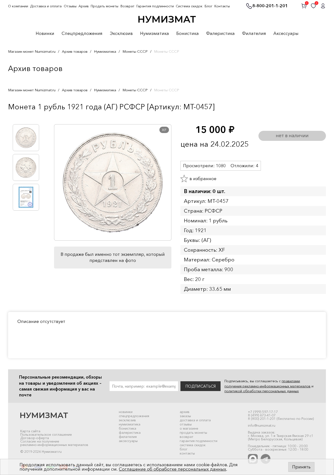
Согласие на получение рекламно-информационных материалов (54, 443)
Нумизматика (154, 33)
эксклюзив (127, 420)
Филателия (254, 33)
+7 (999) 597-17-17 (263, 412)
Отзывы (70, 6)
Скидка (19, 116)
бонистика (127, 428)
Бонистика (187, 33)
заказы (185, 416)
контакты (187, 453)
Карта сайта (30, 431)
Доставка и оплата (46, 6)
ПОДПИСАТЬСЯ (200, 386)
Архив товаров (75, 51)
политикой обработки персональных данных (261, 391)
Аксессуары (286, 33)
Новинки (45, 33)
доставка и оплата (195, 420)
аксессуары (128, 441)
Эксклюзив (121, 33)
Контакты (222, 6)
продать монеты (193, 432)
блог (184, 449)
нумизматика (129, 424)
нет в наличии (292, 135)
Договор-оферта (34, 438)
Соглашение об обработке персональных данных (172, 469)
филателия (128, 436)
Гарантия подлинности (155, 6)
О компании (18, 6)
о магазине (189, 428)
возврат (186, 436)
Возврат (127, 6)
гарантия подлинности (198, 441)
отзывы (186, 424)
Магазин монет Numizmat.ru (32, 51)
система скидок (193, 445)
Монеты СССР (135, 51)
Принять (301, 467)
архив (184, 412)
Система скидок (189, 6)
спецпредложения (134, 416)
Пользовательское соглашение (46, 434)
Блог (208, 6)
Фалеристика (220, 33)
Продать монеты (104, 6)
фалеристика (130, 432)
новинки (126, 412)
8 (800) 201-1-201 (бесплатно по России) (281, 418)
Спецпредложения (82, 33)
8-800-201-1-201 (270, 6)
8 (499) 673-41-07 (262, 415)
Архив (83, 6)
